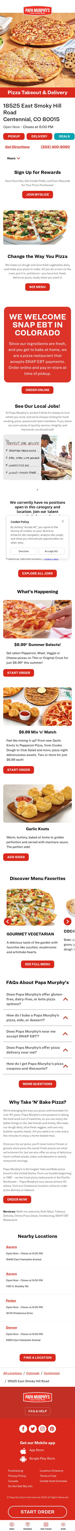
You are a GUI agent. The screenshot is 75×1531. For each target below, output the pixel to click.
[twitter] (33, 1432)
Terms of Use (48, 1475)
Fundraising (15, 1470)
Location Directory (51, 1470)
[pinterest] (52, 1432)
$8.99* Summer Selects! (37, 644)
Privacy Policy (17, 1475)
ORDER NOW (17, 1199)
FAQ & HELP (37, 1411)
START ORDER (18, 673)
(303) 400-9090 (55, 147)
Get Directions (17, 147)
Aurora (11, 1247)
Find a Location (38, 1357)
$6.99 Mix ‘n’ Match (37, 732)
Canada (13, 1481)
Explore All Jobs (37, 573)
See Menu (37, 287)
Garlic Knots (37, 828)
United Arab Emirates (53, 1481)
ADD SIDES (16, 857)
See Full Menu (37, 964)
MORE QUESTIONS (37, 1084)
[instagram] (42, 1432)
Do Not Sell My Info (20, 1486)
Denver (11, 1327)
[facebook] (23, 1432)
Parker (11, 1301)
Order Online (37, 390)
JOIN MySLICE (37, 194)
